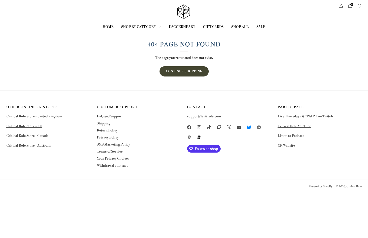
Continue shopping (184, 71)
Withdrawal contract (112, 166)
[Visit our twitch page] (219, 127)
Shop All (240, 27)
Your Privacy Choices (113, 159)
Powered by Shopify (320, 186)
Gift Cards (213, 27)
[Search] (359, 6)
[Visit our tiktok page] (209, 127)
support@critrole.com (204, 116)
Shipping (103, 123)
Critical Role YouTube (294, 126)
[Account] (341, 6)
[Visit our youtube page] (239, 127)
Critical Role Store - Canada (27, 136)
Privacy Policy (108, 138)
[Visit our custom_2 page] (259, 127)
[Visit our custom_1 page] (249, 127)
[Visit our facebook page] (189, 127)
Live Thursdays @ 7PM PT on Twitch (305, 116)
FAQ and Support (110, 116)
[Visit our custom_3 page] (189, 137)
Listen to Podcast (291, 136)
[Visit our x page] (229, 127)
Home (108, 27)
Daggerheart (182, 27)
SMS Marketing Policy (113, 145)
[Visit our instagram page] (199, 127)
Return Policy (107, 130)
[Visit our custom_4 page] (199, 137)
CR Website (286, 146)
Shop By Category (138, 27)
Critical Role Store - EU (24, 126)
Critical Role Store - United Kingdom (34, 116)
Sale (260, 27)
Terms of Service (110, 152)
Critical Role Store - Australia (28, 146)
